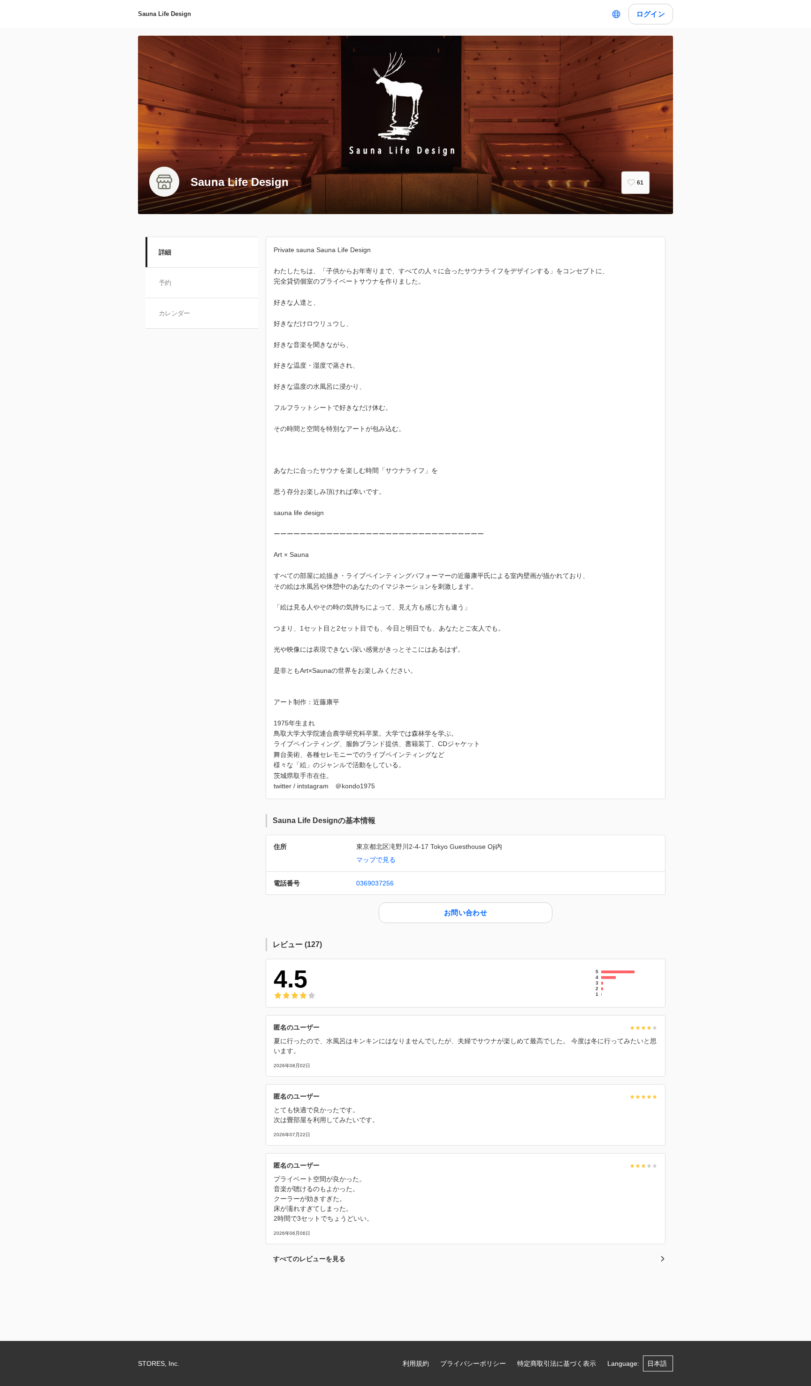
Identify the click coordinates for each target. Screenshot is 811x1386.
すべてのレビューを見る (309, 1259)
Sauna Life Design (164, 13)
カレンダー (174, 313)
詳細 (165, 252)
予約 (165, 282)
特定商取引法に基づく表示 (556, 1363)
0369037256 (375, 883)
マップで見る (376, 859)
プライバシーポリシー (473, 1363)
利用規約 (416, 1363)
